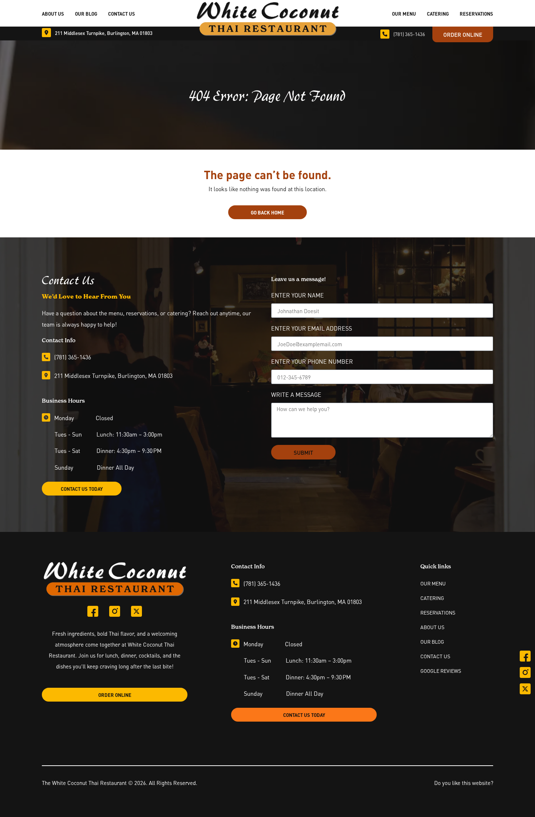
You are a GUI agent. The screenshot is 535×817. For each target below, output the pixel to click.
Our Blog (86, 13)
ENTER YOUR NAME (297, 295)
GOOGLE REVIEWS (440, 670)
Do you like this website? (463, 782)
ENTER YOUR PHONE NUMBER (312, 362)
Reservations (476, 13)
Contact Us (121, 13)
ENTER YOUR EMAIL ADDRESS (311, 328)
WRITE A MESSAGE (296, 395)
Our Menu (404, 13)
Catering (438, 13)
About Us (53, 13)
